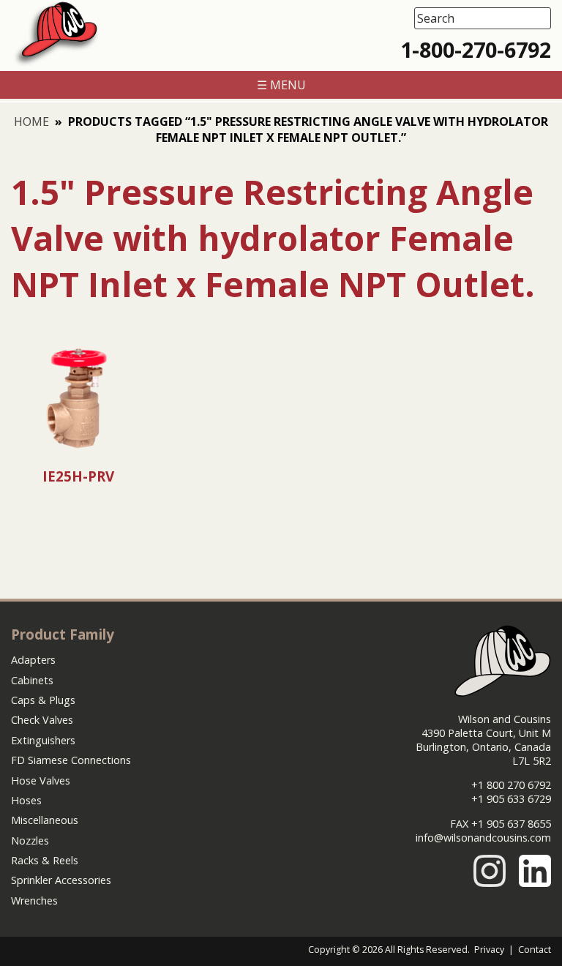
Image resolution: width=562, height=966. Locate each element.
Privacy (489, 949)
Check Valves (42, 720)
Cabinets (32, 680)
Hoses (26, 800)
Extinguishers (43, 740)
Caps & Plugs (43, 700)
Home (31, 121)
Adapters (33, 660)
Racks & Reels (44, 860)
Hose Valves (40, 780)
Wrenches (34, 900)
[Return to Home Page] (55, 63)
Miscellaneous (44, 820)
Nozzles (30, 840)
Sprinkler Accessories (61, 880)
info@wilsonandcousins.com (483, 838)
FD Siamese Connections (71, 760)
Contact (534, 949)
